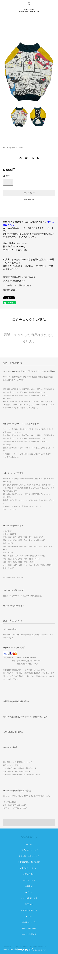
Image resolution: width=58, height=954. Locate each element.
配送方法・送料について (29, 856)
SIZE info (29, 904)
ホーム (29, 844)
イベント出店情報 (29, 934)
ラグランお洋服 (9, 148)
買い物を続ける (10, 290)
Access (29, 916)
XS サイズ (21, 148)
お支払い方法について (29, 850)
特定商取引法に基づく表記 (29, 862)
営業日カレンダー (29, 922)
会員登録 (29, 886)
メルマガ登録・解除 (29, 898)
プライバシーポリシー (29, 868)
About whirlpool (29, 928)
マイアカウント (29, 880)
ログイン (29, 892)
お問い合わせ (29, 874)
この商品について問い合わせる (17, 285)
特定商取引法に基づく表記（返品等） (20, 277)
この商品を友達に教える (14, 281)
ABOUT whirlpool (29, 910)
